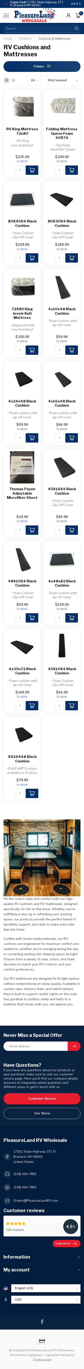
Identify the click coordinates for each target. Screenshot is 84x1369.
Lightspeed (34, 1355)
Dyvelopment (42, 1360)
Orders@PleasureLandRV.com (35, 1200)
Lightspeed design (57, 1355)
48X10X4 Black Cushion (22, 583)
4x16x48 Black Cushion (62, 403)
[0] (77, 15)
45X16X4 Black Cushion (62, 491)
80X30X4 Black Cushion (62, 223)
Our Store (42, 1113)
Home (8, 39)
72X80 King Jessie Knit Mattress (22, 313)
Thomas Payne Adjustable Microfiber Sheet (22, 493)
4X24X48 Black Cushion (22, 759)
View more (62, 1243)
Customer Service (42, 1098)
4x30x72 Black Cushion (22, 671)
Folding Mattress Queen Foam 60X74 (61, 133)
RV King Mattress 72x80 (22, 131)
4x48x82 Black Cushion (62, 583)
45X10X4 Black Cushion (62, 671)
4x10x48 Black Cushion (62, 311)
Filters (39, 66)
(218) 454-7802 (24, 1174)
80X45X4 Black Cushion (22, 223)
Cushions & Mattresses (54, 39)
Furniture (25, 39)
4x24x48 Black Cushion (22, 403)
